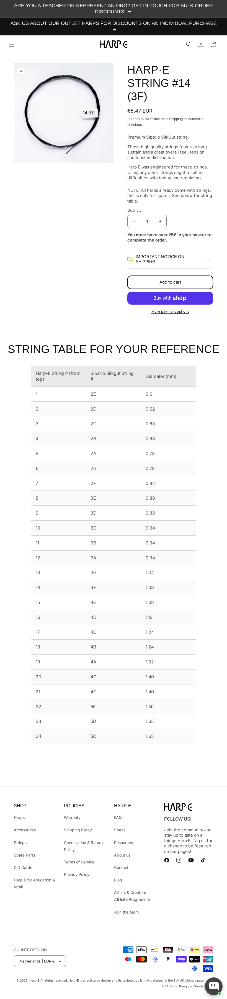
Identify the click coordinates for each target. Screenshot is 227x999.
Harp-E (34, 980)
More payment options (170, 311)
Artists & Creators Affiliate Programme (132, 896)
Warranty (72, 817)
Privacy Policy (76, 874)
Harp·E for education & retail (34, 883)
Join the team (126, 912)
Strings (20, 842)
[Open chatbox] (214, 986)
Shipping (176, 119)
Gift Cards (23, 867)
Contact (121, 867)
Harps (19, 817)
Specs (119, 829)
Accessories (25, 829)
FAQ (118, 817)
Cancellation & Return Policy (83, 846)
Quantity (134, 210)
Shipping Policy (78, 829)
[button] (12, 44)
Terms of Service (79, 862)
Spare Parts (24, 855)
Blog (118, 880)
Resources (123, 842)
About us (122, 855)
